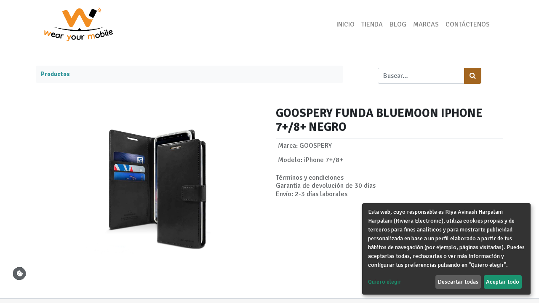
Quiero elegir (384, 281)
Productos (55, 74)
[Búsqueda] (472, 76)
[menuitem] (345, 24)
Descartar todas (458, 281)
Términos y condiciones (310, 177)
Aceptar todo (502, 281)
